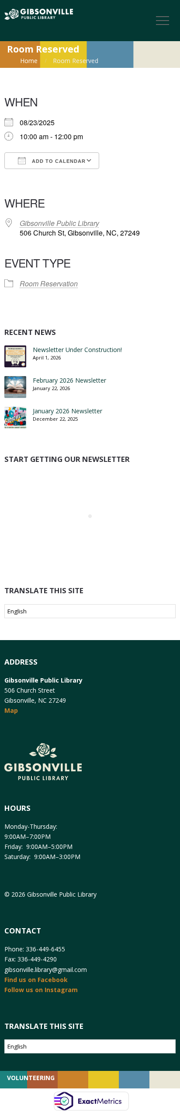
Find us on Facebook (36, 979)
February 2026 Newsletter (69, 380)
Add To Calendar (58, 161)
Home (29, 60)
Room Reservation (49, 283)
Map (11, 710)
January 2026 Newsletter (67, 411)
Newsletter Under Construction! (77, 349)
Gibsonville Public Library (59, 223)
